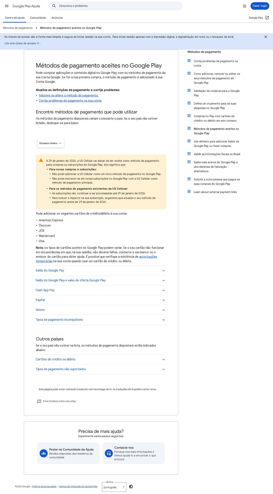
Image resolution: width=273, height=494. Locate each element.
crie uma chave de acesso (20, 43)
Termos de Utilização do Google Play (78, 486)
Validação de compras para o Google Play (217, 93)
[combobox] (121, 6)
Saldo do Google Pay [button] (50, 270)
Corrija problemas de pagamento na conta (216, 63)
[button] (6, 5)
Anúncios (57, 17)
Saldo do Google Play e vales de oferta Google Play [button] (71, 280)
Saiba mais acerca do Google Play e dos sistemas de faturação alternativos (216, 167)
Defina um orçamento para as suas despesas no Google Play (215, 106)
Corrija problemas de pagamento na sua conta (70, 101)
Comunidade (38, 17)
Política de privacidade (44, 486)
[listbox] (50, 143)
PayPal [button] (40, 300)
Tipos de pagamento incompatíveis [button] (59, 320)
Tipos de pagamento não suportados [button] (61, 369)
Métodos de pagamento (204, 52)
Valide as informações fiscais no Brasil (217, 154)
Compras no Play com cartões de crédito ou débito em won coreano (215, 118)
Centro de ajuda (15, 17)
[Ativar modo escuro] (130, 486)
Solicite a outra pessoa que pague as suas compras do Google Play (217, 182)
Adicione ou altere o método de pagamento (68, 95)
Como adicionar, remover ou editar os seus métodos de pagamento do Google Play (217, 78)
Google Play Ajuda (26, 6)
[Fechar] (266, 37)
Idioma (109, 482)
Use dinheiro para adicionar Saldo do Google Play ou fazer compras (216, 144)
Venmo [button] (40, 310)
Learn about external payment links (215, 192)
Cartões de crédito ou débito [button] (55, 359)
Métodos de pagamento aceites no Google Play (216, 131)
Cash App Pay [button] (45, 290)
